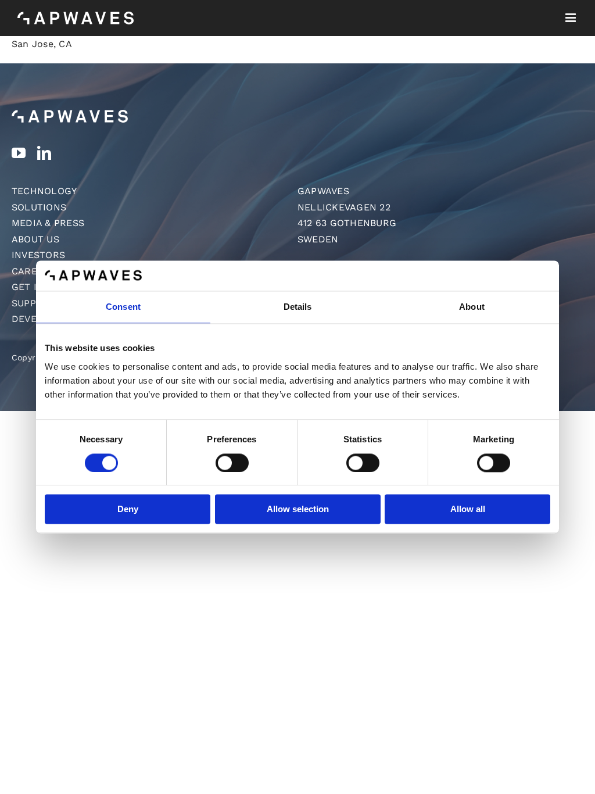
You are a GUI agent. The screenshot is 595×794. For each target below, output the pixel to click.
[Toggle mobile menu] (571, 18)
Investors (38, 254)
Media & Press (48, 222)
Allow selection (298, 509)
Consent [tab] (123, 307)
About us (35, 239)
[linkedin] (44, 153)
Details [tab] (298, 307)
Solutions (39, 207)
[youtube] (19, 153)
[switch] (232, 462)
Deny (127, 509)
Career (30, 271)
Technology (44, 190)
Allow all (467, 509)
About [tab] (472, 307)
